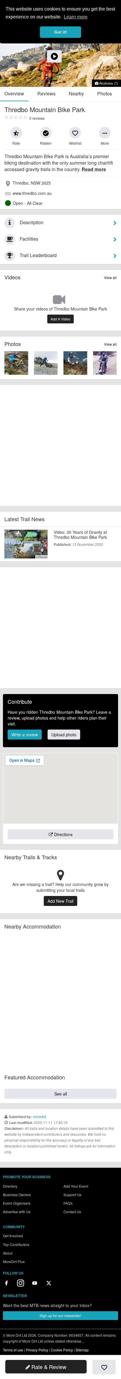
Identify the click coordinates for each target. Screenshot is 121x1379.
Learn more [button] (76, 16)
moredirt (39, 1116)
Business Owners (17, 1194)
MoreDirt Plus (14, 1261)
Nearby (76, 93)
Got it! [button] (60, 32)
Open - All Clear (28, 203)
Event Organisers (17, 1203)
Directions (63, 834)
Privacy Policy (37, 1349)
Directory (10, 1186)
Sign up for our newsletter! (60, 1315)
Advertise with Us (17, 1211)
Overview (14, 93)
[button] (16, 133)
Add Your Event (75, 1186)
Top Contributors (16, 1244)
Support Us (72, 1194)
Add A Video (60, 318)
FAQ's (68, 1203)
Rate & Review (48, 1366)
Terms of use (13, 1349)
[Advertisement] (60, 445)
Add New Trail (60, 901)
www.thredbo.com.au (32, 193)
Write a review (24, 734)
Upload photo (63, 734)
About (7, 1252)
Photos (104, 93)
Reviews (46, 93)
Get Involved (13, 1235)
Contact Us (72, 1211)
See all (60, 1094)
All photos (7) (108, 83)
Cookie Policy (62, 1349)
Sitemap (82, 1349)
